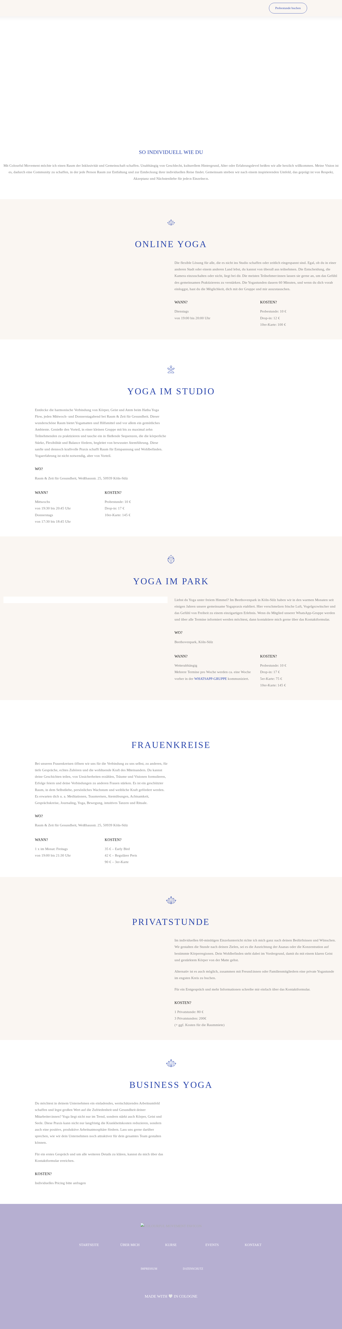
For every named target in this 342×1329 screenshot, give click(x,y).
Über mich (130, 1245)
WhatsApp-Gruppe (210, 679)
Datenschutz (193, 1268)
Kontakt (253, 1245)
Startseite (89, 1245)
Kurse (171, 1245)
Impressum (149, 1268)
